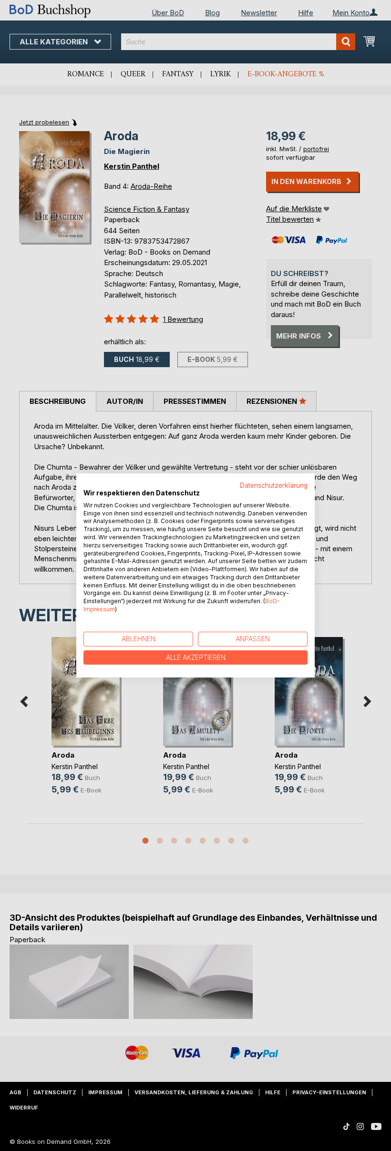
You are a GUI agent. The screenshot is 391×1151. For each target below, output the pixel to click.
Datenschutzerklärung (274, 485)
